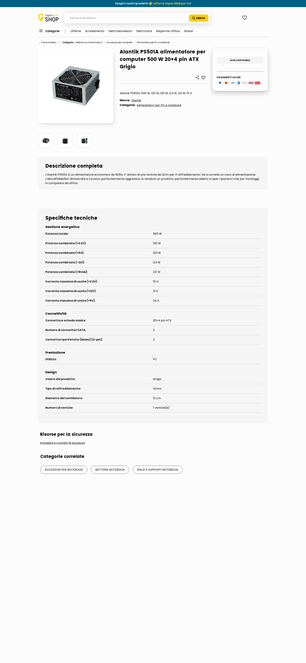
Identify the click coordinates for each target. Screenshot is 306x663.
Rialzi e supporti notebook (157, 470)
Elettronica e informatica (89, 42)
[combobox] (137, 18)
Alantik (136, 100)
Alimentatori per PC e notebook (153, 42)
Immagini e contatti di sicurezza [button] (62, 443)
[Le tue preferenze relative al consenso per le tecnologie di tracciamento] (299, 656)
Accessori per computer (119, 42)
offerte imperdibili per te (172, 3)
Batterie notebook (110, 470)
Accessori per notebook (64, 470)
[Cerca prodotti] (198, 18)
